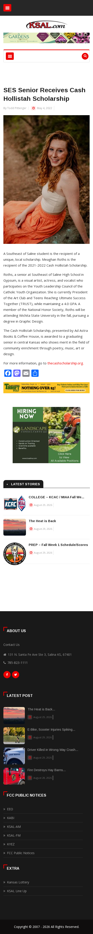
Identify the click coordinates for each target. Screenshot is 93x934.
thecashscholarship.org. (65, 363)
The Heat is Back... (41, 709)
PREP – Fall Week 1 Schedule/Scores (58, 545)
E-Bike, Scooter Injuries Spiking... (51, 729)
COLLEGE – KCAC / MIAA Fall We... (56, 497)
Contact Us (11, 644)
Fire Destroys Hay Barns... (47, 770)
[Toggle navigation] (7, 7)
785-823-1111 (17, 662)
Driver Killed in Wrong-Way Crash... (53, 750)
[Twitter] (15, 675)
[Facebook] (7, 675)
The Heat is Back (42, 521)
